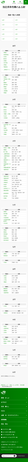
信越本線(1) (6, 169)
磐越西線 (5, 288)
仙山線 (5, 184)
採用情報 (3, 419)
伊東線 (5, 64)
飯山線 (5, 58)
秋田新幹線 (6, 54)
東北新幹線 (6, 238)
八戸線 (5, 279)
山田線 (5, 330)
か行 (16, 20)
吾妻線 (5, 52)
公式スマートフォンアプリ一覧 (10, 437)
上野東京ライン (7, 69)
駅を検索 (22, 385)
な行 (3, 29)
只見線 (5, 215)
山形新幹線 (6, 328)
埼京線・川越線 (7, 147)
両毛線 (5, 365)
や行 (16, 34)
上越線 (5, 158)
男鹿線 (5, 92)
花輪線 (5, 282)
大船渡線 (5, 90)
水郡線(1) (6, 180)
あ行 (3, 20)
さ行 (3, 24)
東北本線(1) (6, 240)
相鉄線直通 (6, 190)
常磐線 (5, 162)
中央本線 (5, 223)
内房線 (5, 77)
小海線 (5, 132)
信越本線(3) (6, 178)
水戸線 (5, 306)
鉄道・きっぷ (5, 398)
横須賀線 (5, 339)
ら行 (3, 38)
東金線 (5, 236)
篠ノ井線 (5, 151)
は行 (16, 29)
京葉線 (5, 128)
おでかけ (3, 402)
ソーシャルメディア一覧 (8, 434)
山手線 (5, 332)
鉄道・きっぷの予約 (14, 385)
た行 (16, 24)
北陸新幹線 (6, 292)
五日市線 (5, 62)
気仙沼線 (5, 130)
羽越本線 (5, 66)
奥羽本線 (5, 84)
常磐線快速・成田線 (7, 164)
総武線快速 (6, 193)
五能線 (5, 134)
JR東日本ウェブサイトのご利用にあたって (9, 442)
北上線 (5, 116)
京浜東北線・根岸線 (7, 125)
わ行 (16, 38)
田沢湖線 (5, 213)
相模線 (5, 149)
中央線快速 (6, 217)
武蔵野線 (5, 313)
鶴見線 (5, 232)
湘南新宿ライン (7, 160)
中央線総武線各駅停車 (7, 220)
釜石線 (5, 109)
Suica (3, 411)
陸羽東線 (5, 358)
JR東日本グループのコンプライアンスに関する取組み (12, 447)
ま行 (3, 34)
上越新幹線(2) (7, 155)
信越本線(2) (6, 176)
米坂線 (5, 343)
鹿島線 (5, 107)
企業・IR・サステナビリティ (10, 415)
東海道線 (5, 234)
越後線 (5, 82)
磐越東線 (5, 290)
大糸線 (5, 88)
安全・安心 (4, 424)
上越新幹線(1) (7, 153)
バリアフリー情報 (7, 429)
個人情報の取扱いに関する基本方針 (8, 444)
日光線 (5, 262)
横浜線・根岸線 (7, 341)
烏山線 (5, 111)
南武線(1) (6, 255)
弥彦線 (5, 326)
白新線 (5, 275)
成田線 (5, 253)
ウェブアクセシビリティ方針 (7, 449)
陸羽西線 (5, 356)
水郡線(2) (6, 182)
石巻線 (5, 60)
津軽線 (5, 230)
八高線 (5, 277)
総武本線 (5, 196)
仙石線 (5, 186)
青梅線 (5, 86)
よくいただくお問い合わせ (9, 432)
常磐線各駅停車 (7, 167)
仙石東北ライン (7, 188)
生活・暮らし (5, 406)
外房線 (5, 198)
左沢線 (5, 56)
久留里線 (5, 118)
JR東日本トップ (4, 385)
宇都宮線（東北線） (7, 80)
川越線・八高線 (7, 113)
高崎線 (5, 211)
